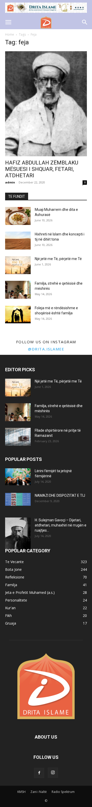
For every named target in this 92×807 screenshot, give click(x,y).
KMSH (21, 792)
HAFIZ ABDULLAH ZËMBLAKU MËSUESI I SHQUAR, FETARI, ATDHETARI (41, 169)
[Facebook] (39, 773)
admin (10, 182)
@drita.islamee (46, 348)
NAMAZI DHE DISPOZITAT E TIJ (60, 495)
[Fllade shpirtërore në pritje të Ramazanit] (18, 437)
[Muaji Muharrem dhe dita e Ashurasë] (18, 216)
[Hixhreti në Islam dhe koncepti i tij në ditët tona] (18, 241)
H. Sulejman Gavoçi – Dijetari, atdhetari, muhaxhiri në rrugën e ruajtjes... (60, 525)
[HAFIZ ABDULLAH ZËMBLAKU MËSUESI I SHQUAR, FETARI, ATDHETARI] (46, 103)
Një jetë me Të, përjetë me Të (58, 259)
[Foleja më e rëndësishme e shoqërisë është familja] (18, 314)
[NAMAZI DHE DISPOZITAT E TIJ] (18, 499)
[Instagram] (53, 773)
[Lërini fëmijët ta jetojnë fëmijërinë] (18, 476)
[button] (8, 22)
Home (9, 34)
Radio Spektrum (63, 792)
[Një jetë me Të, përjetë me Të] (18, 265)
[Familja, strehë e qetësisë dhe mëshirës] (18, 290)
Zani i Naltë (38, 792)
